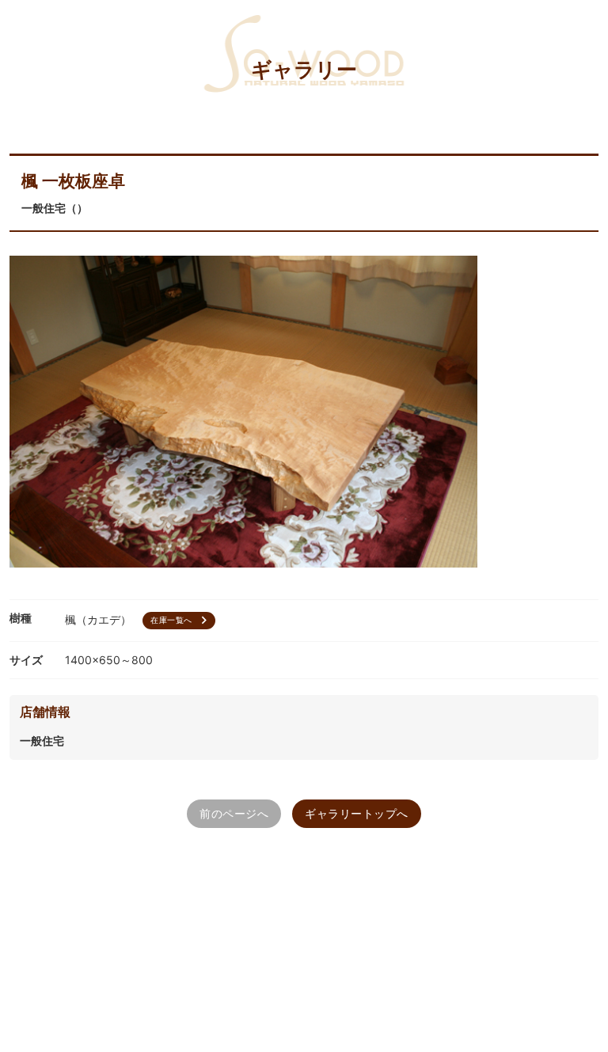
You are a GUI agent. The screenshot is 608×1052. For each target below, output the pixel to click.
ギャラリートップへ (356, 813)
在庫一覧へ (180, 620)
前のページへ (234, 813)
